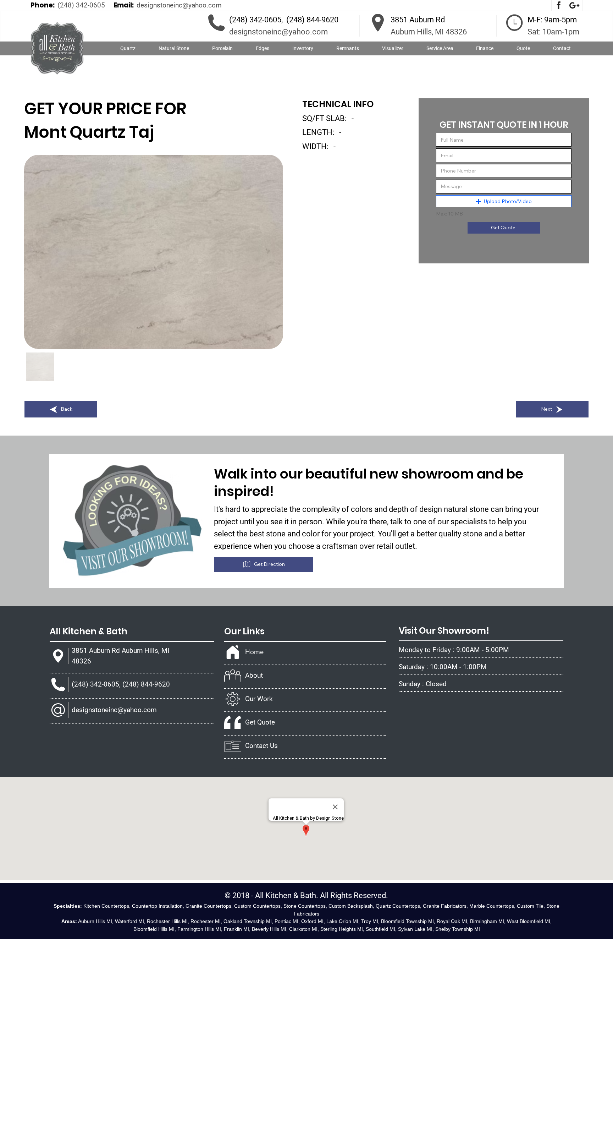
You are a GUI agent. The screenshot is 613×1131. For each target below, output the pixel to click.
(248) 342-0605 (81, 5)
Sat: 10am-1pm (553, 31)
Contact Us (261, 746)
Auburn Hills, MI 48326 (429, 31)
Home (254, 652)
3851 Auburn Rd (418, 19)
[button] (174, 49)
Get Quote (260, 722)
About (254, 675)
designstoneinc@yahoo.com (179, 5)
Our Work (259, 699)
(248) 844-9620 (312, 19)
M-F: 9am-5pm (552, 19)
